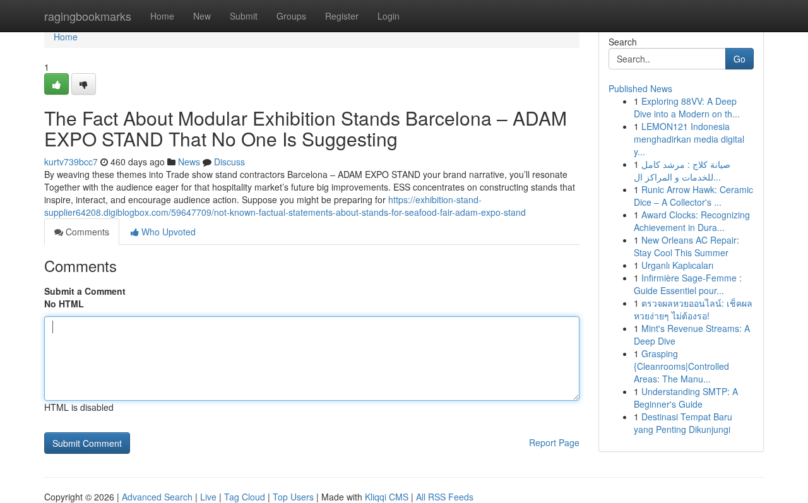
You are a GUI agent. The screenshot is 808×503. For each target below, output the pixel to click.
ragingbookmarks (87, 16)
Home (162, 15)
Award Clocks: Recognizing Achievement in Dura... (692, 221)
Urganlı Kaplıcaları (677, 265)
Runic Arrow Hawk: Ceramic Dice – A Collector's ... (693, 195)
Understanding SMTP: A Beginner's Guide (686, 397)
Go (740, 58)
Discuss (229, 161)
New (202, 15)
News (189, 161)
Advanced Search (157, 496)
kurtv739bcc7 (71, 161)
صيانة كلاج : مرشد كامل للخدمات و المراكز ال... (682, 170)
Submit (244, 15)
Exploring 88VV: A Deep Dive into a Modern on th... (687, 107)
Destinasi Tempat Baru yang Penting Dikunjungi (683, 422)
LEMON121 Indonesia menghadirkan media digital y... (689, 139)
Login (388, 15)
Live (208, 496)
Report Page (554, 442)
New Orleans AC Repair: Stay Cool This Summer (686, 246)
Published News (640, 88)
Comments (86, 231)
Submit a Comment (85, 291)
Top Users (293, 496)
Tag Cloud (244, 496)
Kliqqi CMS (386, 496)
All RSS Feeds (444, 496)
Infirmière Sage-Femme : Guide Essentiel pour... (688, 284)
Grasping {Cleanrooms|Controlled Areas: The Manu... (681, 366)
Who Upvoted (167, 231)
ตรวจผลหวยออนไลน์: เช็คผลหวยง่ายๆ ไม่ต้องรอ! (693, 309)
